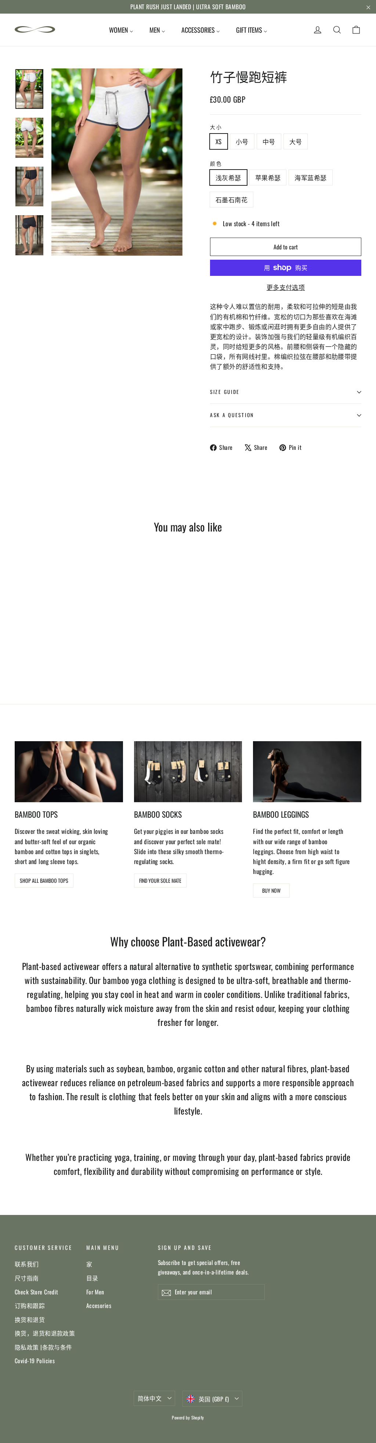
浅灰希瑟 (228, 177)
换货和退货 (30, 1319)
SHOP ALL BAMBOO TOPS (44, 880)
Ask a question (232, 415)
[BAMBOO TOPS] (69, 771)
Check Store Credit (36, 1291)
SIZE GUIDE (225, 391)
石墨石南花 (231, 199)
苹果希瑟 (268, 177)
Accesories (98, 1305)
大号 (295, 141)
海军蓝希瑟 (310, 177)
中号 (269, 141)
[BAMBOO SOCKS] (188, 771)
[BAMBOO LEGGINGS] (307, 771)
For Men (95, 1291)
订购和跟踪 (30, 1305)
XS (219, 141)
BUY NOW (271, 890)
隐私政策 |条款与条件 (43, 1347)
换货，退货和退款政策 (45, 1333)
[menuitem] (121, 30)
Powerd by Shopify (188, 1417)
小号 (242, 141)
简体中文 (150, 1398)
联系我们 (27, 1263)
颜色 (216, 163)
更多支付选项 (286, 287)
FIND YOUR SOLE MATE (160, 880)
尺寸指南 (27, 1277)
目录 (92, 1277)
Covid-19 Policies (35, 1360)
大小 (216, 127)
